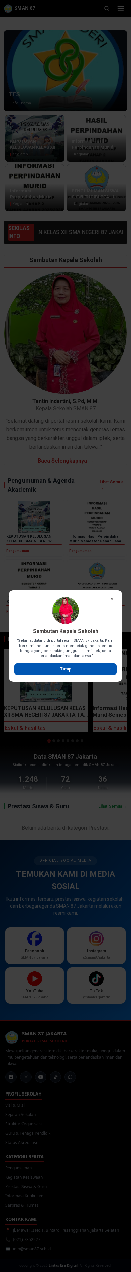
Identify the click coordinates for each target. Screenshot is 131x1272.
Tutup (65, 669)
